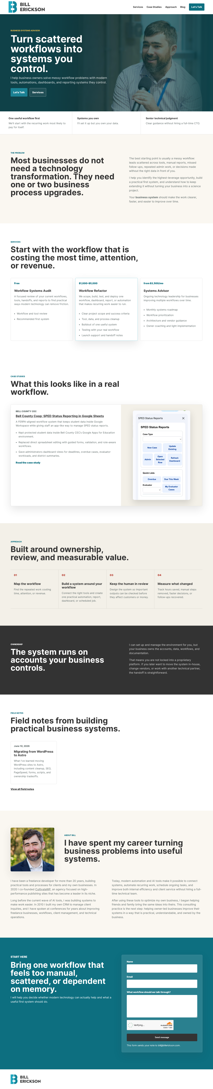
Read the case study (28, 462)
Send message (162, 1037)
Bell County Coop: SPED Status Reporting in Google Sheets (60, 416)
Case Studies (154, 6)
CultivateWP (43, 889)
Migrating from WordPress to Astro (33, 753)
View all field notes (22, 789)
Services (138, 6)
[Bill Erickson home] (27, 7)
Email (130, 976)
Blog (182, 6)
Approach (171, 6)
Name (130, 961)
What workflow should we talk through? (149, 992)
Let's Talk (196, 6)
